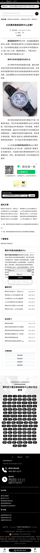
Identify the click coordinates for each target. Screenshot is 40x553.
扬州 (24, 432)
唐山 (24, 409)
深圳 (19, 396)
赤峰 (30, 422)
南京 (5, 399)
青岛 (19, 406)
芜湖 (29, 416)
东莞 (19, 412)
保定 (19, 409)
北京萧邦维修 (32, 41)
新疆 (4, 422)
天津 (24, 396)
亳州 (15, 432)
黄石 (15, 435)
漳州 (24, 419)
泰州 (35, 442)
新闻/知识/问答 (25, 19)
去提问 (23, 186)
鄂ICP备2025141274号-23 (24, 531)
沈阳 (24, 406)
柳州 (34, 439)
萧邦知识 (34, 19)
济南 (35, 402)
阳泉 (4, 426)
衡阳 (10, 435)
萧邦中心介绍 (5, 498)
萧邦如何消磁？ (9, 323)
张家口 (25, 426)
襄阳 (19, 435)
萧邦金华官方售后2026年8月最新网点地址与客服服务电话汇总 (19, 214)
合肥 (30, 402)
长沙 (15, 399)
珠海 (34, 416)
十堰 (34, 435)
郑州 (10, 399)
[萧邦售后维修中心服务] (9, 1)
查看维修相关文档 (6, 515)
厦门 (29, 399)
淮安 (34, 429)
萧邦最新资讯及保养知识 (8, 506)
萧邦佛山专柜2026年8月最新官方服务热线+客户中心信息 (18, 216)
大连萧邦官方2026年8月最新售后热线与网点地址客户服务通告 (19, 211)
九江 (10, 429)
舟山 (19, 432)
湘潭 (29, 435)
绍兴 (10, 432)
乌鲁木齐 (19, 422)
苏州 (35, 406)
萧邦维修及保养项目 (7, 501)
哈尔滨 (25, 402)
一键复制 (31, 195)
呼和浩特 (14, 416)
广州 (15, 396)
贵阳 (19, 402)
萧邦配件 (20, 362)
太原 (15, 409)
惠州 (9, 442)
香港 (19, 445)
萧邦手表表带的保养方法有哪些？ (15, 327)
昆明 (4, 406)
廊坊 (34, 409)
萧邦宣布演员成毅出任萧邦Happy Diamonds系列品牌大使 (15, 341)
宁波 (24, 399)
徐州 (35, 426)
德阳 (29, 412)
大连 (9, 402)
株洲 (24, 435)
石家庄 (29, 406)
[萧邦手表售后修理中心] (15, 1)
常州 (15, 429)
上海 (10, 396)
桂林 (4, 442)
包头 (35, 422)
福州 (14, 402)
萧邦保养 (20, 358)
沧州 (19, 426)
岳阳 (5, 435)
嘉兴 (19, 429)
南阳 (19, 439)
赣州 (19, 419)
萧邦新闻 (20, 365)
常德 (24, 439)
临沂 (29, 429)
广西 (10, 412)
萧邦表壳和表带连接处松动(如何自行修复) (15, 330)
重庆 (34, 396)
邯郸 (29, 409)
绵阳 (34, 412)
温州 (30, 426)
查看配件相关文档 (6, 520)
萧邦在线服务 (5, 496)
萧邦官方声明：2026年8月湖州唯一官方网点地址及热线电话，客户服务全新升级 (15, 309)
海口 (15, 419)
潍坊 (5, 429)
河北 (10, 409)
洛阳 (34, 432)
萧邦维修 (11, 41)
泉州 (29, 439)
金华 (29, 432)
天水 (30, 442)
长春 (5, 409)
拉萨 (29, 419)
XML (34, 531)
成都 (29, 396)
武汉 (34, 399)
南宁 (14, 406)
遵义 (25, 442)
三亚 (10, 419)
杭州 (19, 399)
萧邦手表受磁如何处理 (11, 337)
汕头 (5, 419)
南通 (24, 429)
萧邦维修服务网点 (6, 503)
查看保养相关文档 (6, 517)
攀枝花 (20, 442)
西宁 (14, 442)
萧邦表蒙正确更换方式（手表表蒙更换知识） (15, 334)
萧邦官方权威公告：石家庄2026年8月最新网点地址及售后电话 (19, 208)
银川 (13, 422)
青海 (34, 419)
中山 (24, 412)
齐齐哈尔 (6, 416)
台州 (24, 445)
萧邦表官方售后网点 (13, 19)
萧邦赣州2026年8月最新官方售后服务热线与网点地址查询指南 (15, 295)
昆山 (5, 412)
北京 (5, 396)
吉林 (20, 416)
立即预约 (20, 277)
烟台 (5, 432)
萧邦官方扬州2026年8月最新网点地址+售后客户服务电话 (18, 219)
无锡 (24, 416)
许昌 (15, 439)
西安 (4, 402)
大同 (26, 422)
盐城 (15, 445)
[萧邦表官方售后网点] (2, 1)
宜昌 (10, 439)
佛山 (15, 412)
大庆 (8, 426)
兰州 (8, 422)
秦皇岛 (14, 426)
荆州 (5, 439)
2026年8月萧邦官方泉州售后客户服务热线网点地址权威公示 (15, 302)
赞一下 (16, 186)
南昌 (9, 406)
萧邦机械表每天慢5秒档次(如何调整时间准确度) (20, 231)
